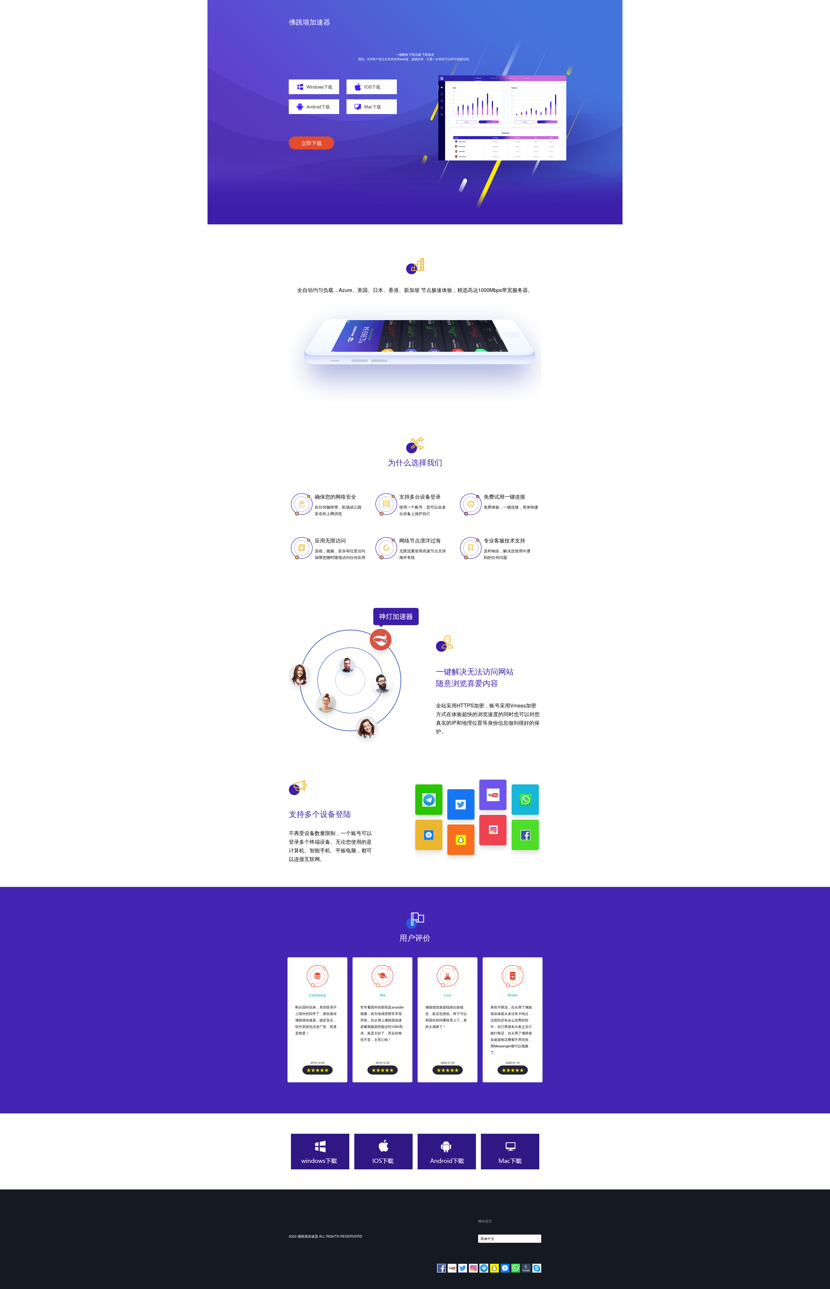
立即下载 (311, 143)
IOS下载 (372, 87)
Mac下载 (372, 106)
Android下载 (318, 106)
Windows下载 (319, 87)
